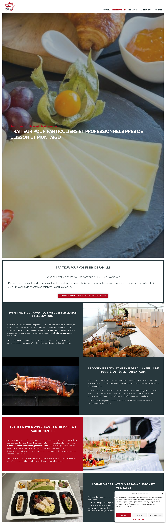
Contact (158, 10)
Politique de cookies (138, 519)
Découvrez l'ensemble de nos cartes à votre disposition (83, 296)
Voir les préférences (155, 515)
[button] (162, 494)
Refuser (139, 515)
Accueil (106, 10)
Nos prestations (119, 10)
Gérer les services (122, 510)
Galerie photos (145, 10)
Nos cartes (132, 10)
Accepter (124, 515)
